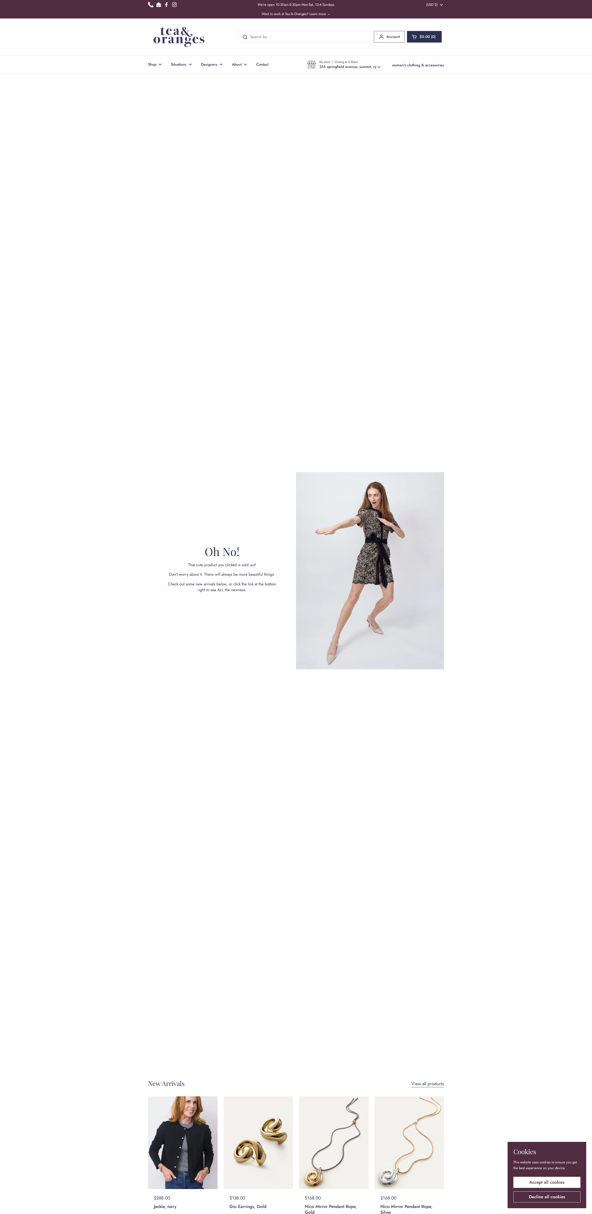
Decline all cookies (547, 1197)
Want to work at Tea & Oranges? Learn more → (296, 14)
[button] (424, 37)
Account (393, 36)
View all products (427, 1084)
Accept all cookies (546, 1182)
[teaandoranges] (179, 37)
